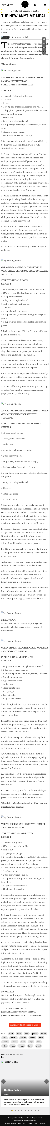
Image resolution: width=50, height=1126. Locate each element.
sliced (38, 1046)
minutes (13, 1038)
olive (39, 1042)
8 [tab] (35, 1110)
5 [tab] (25, 1110)
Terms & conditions (10, 1123)
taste (19, 1034)
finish (5, 1038)
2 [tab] (15, 1110)
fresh (11, 1034)
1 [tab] (12, 1110)
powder (5, 1042)
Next (46, 1081)
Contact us (42, 1123)
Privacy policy (22, 1123)
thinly (30, 1046)
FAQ (35, 1123)
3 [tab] (18, 1110)
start (26, 1034)
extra (23, 1042)
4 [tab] (22, 1110)
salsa (5, 1046)
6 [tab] (28, 1110)
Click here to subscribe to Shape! (25, 1025)
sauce (43, 1034)
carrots (23, 1038)
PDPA (30, 1123)
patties (34, 1034)
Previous (3, 1081)
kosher (14, 1042)
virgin (31, 1042)
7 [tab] (32, 1110)
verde (13, 1046)
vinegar (21, 1046)
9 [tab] (38, 1110)
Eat (2, 1057)
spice (41, 1038)
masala (32, 1038)
